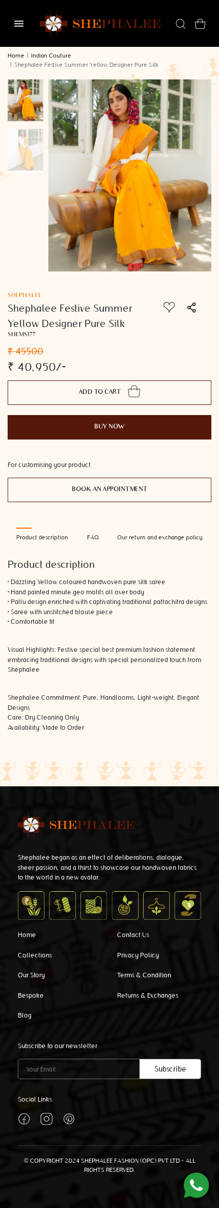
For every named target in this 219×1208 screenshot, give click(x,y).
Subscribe (170, 1069)
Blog (25, 1015)
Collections (35, 955)
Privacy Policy (138, 955)
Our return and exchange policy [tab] (160, 537)
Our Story (31, 975)
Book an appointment (109, 489)
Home (16, 55)
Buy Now (109, 427)
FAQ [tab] (93, 537)
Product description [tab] (42, 537)
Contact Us (133, 935)
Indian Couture (51, 55)
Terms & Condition (144, 975)
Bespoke (31, 995)
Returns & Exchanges (147, 995)
